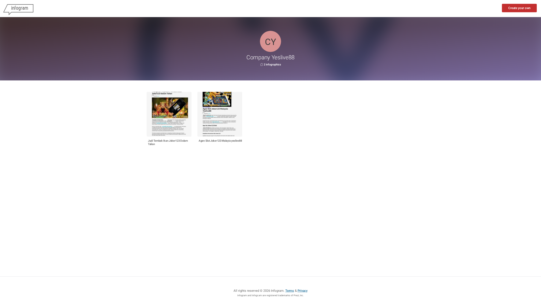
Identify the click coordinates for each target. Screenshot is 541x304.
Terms (289, 291)
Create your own (519, 8)
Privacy (302, 291)
